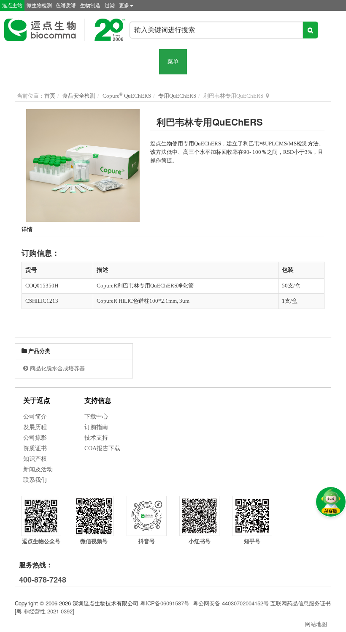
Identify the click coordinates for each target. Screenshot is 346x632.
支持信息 (97, 400)
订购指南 (96, 427)
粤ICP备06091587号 (164, 603)
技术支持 (96, 438)
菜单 (173, 61)
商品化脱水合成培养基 (57, 368)
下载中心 (96, 416)
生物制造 (90, 5)
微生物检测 (39, 5)
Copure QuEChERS (127, 96)
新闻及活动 (38, 469)
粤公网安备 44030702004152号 (231, 603)
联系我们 (35, 480)
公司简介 (35, 416)
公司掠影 (35, 438)
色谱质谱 (66, 5)
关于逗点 (36, 400)
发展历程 (35, 427)
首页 (49, 96)
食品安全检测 (78, 96)
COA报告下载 (102, 448)
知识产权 (35, 459)
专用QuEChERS (177, 96)
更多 (124, 5)
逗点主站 (12, 5)
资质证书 (35, 448)
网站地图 (316, 624)
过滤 (110, 5)
